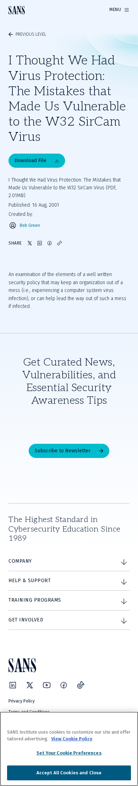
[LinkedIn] (12, 685)
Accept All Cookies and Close (69, 772)
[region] (69, 749)
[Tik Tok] (80, 685)
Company (20, 561)
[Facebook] (63, 685)
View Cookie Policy (71, 738)
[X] (29, 685)
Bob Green (30, 225)
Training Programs (34, 600)
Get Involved (25, 620)
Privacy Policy (21, 701)
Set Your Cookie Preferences (69, 753)
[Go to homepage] (16, 10)
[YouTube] (46, 685)
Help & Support (29, 581)
